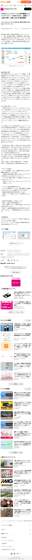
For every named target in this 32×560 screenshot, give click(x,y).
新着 (2, 5)
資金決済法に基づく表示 (8, 549)
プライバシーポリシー (7, 546)
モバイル (10, 250)
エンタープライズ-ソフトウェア (21, 254)
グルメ (11, 5)
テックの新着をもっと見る (16, 452)
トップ (2, 520)
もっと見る (27, 320)
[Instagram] (17, 554)
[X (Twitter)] (11, 260)
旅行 (15, 5)
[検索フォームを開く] (18, 2)
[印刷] (17, 260)
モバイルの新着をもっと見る (16, 384)
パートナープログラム (7, 540)
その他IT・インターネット (7, 257)
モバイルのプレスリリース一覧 (14, 520)
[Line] (14, 260)
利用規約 (4, 543)
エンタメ (6, 5)
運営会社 (4, 537)
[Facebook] (8, 260)
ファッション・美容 (21, 5)
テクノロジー (17, 250)
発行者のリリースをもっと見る (16, 312)
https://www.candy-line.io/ (18, 147)
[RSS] (20, 554)
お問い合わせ (16, 272)
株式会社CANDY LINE (7, 28)
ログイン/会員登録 (26, 2)
